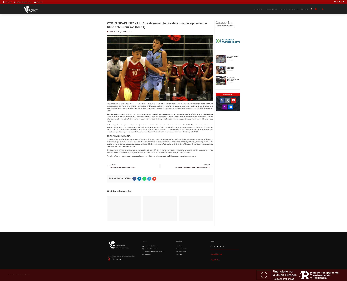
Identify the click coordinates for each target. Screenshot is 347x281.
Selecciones (128, 32)
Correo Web (39, 2)
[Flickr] (230, 106)
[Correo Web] (35, 2)
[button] (134, 179)
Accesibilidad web (216, 254)
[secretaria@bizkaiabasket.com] (14, 2)
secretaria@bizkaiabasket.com (24, 2)
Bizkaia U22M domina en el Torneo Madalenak (233, 79)
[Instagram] (224, 106)
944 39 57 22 (8, 2)
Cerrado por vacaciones (230, 67)
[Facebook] (222, 100)
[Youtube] (233, 100)
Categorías (224, 23)
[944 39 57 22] (3, 2)
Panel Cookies (215, 260)
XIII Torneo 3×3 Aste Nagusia (232, 57)
